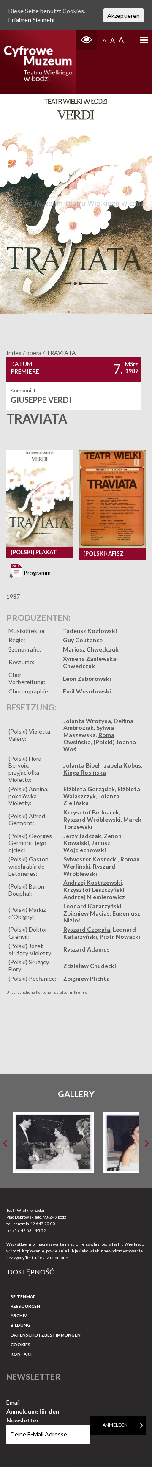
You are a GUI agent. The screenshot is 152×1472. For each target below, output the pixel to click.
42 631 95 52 (33, 1230)
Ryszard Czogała (86, 929)
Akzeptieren (123, 15)
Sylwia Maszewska (88, 731)
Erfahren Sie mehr (31, 19)
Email (32, 1403)
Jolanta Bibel (81, 765)
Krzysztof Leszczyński (94, 889)
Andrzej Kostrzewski (92, 882)
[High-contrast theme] (86, 40)
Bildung (20, 1325)
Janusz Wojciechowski (86, 846)
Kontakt (22, 1353)
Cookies (20, 1344)
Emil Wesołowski (87, 691)
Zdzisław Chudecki (89, 965)
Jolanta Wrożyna (87, 720)
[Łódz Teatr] (38, 62)
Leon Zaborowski (87, 678)
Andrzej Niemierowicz (94, 896)
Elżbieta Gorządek (89, 788)
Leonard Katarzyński (92, 906)
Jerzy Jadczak (82, 835)
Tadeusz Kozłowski (90, 630)
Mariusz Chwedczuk (91, 649)
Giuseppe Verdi (41, 399)
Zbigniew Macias (86, 913)
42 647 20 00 (42, 1223)
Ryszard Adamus (86, 949)
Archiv (19, 1315)
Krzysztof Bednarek (91, 812)
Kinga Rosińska (84, 772)
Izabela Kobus (121, 765)
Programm (36, 572)
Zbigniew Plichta (86, 978)
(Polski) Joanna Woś (99, 745)
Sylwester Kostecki (90, 859)
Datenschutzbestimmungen (46, 1334)
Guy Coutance (83, 640)
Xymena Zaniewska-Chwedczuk (91, 662)
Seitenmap (23, 1296)
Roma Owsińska (88, 738)
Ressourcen (25, 1306)
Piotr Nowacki (120, 936)
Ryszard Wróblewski (92, 819)
